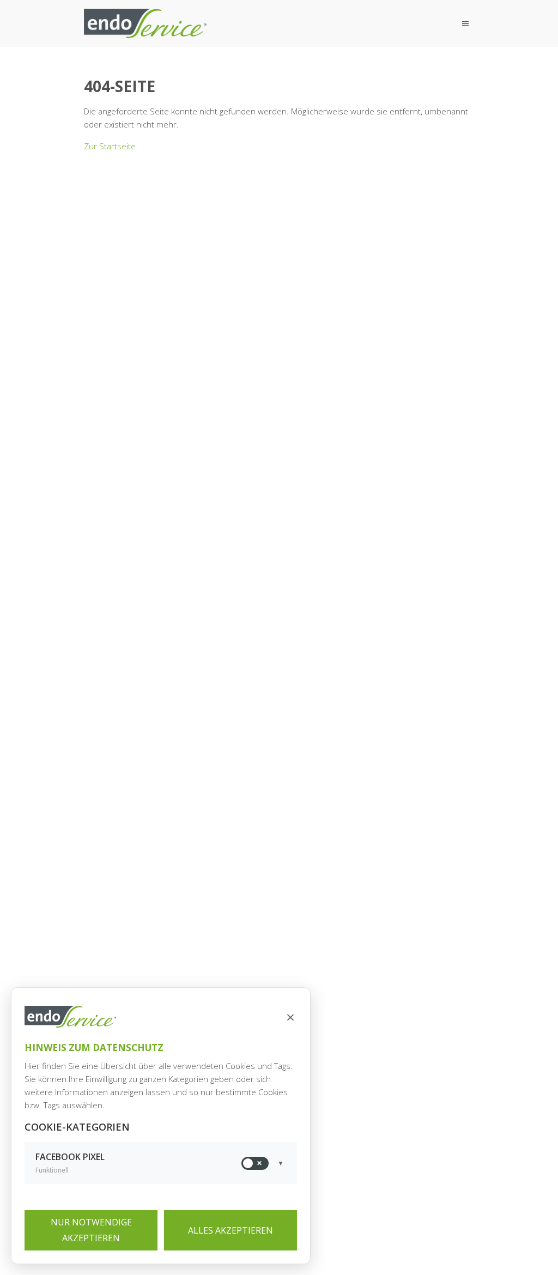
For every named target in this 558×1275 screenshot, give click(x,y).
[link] (146, 23)
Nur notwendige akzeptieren (91, 1230)
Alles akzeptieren (230, 1230)
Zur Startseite (110, 146)
